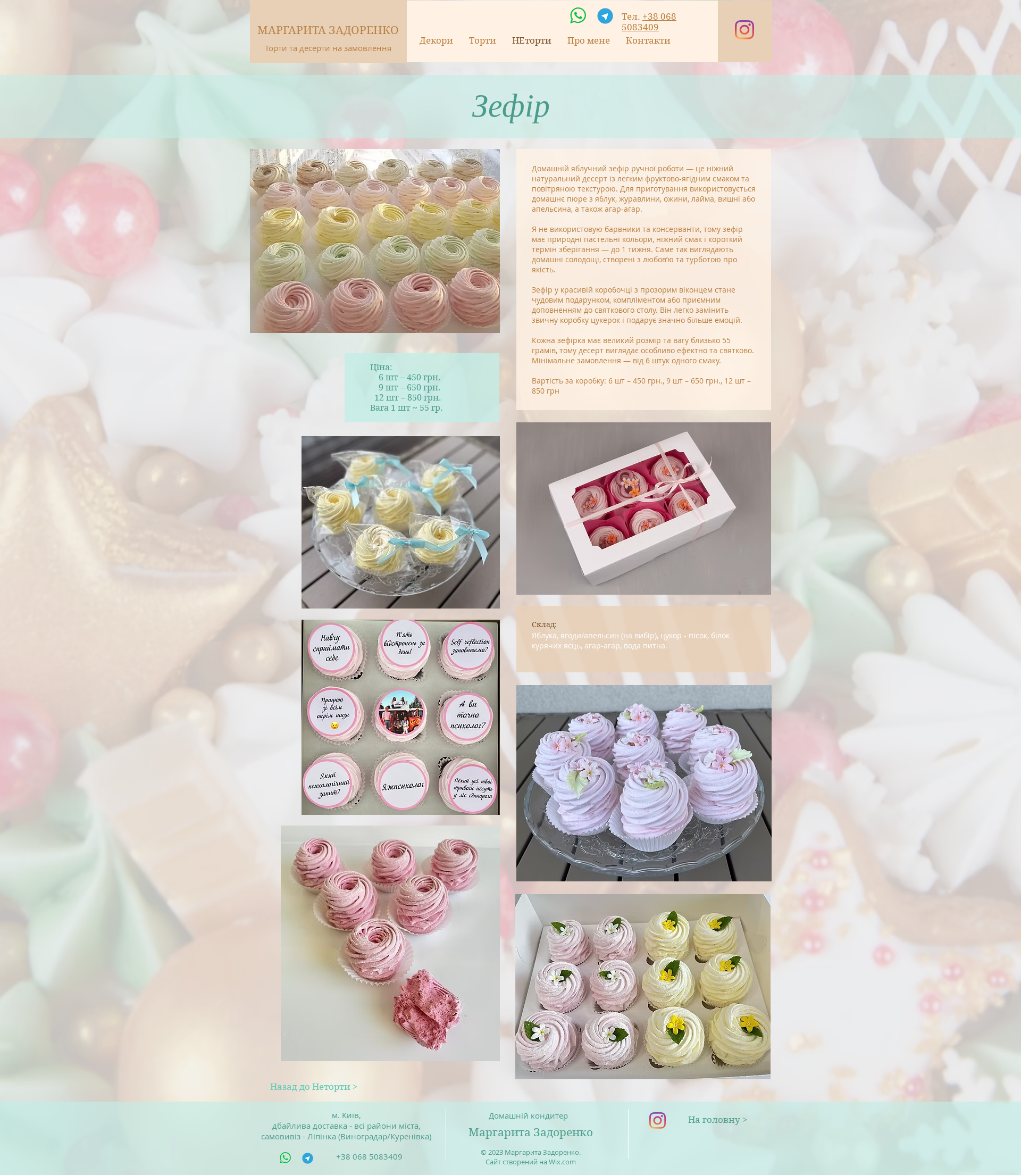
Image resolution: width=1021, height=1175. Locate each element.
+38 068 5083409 (649, 21)
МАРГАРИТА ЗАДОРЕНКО (328, 30)
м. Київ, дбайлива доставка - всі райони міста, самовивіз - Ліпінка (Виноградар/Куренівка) (346, 1125)
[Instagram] (744, 29)
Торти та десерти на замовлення (328, 48)
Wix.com (562, 1161)
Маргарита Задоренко (530, 1132)
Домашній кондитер (528, 1115)
